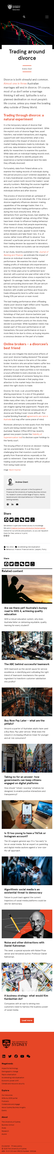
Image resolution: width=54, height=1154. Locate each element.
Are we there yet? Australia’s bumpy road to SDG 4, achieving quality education (25, 611)
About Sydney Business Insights (14, 1107)
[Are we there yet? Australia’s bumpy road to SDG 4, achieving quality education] (27, 589)
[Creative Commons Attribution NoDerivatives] (6, 536)
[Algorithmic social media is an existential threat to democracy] (27, 870)
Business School (8, 1125)
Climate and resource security (13, 1083)
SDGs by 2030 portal (9, 1098)
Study (4, 1128)
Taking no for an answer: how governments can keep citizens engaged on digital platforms (22, 780)
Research (5, 1131)
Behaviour (10, 549)
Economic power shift (10, 1080)
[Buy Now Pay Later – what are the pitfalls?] (27, 702)
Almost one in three (15, 83)
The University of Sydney (11, 1122)
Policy (44, 549)
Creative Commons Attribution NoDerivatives (28, 528)
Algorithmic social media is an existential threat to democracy (23, 890)
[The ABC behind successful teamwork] (27, 645)
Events (4, 1110)
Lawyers (38, 549)
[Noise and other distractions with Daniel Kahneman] (27, 924)
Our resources (7, 1095)
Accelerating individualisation (29, 547)
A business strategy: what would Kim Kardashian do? (26, 997)
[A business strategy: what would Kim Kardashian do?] (27, 977)
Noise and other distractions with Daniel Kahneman (24, 944)
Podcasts (5, 1101)
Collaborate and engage (11, 1104)
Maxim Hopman (15, 470)
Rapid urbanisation (9, 1074)
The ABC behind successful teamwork (26, 664)
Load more (27, 1020)
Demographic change (10, 1071)
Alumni (4, 1134)
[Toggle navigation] (47, 16)
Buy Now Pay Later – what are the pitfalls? (24, 722)
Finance (18, 549)
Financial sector (28, 549)
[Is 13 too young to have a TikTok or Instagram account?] (27, 814)
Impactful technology (10, 1068)
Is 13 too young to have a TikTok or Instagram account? (25, 834)
